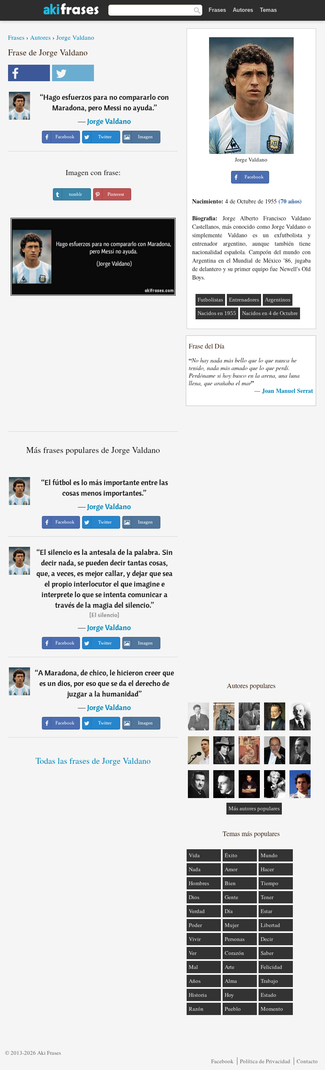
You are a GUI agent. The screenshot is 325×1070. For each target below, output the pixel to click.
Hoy (229, 995)
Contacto (307, 1061)
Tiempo (269, 883)
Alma (231, 981)
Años (195, 981)
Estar (266, 911)
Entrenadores (244, 299)
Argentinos (277, 299)
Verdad (197, 911)
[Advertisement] (93, 366)
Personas (235, 939)
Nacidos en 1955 (217, 313)
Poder (195, 925)
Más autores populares (254, 808)
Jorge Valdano (75, 37)
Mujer (232, 925)
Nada (195, 869)
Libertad (270, 925)
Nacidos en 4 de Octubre (270, 313)
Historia (198, 995)
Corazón (234, 953)
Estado (268, 995)
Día (229, 911)
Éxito (231, 855)
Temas (268, 10)
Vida (194, 855)
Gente (231, 897)
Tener (267, 897)
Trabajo (269, 981)
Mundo (269, 855)
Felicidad (271, 967)
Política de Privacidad (265, 1061)
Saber (267, 953)
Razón (196, 1008)
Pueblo (233, 1008)
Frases (217, 10)
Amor (231, 869)
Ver (192, 953)
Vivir (195, 939)
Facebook (222, 1061)
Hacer (267, 869)
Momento (272, 1008)
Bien (230, 883)
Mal (193, 967)
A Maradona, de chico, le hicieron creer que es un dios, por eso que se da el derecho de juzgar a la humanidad (106, 683)
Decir (267, 939)
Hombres (199, 883)
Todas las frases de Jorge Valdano (93, 760)
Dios (194, 897)
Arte (229, 967)
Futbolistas (210, 299)
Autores (243, 10)
